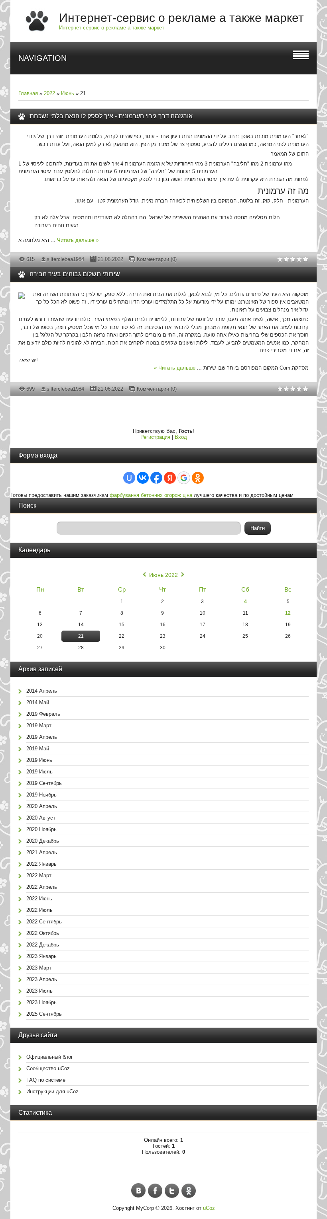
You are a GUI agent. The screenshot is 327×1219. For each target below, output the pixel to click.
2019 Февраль (43, 714)
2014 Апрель (41, 691)
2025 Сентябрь (44, 1014)
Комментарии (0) (157, 259)
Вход (181, 437)
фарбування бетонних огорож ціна (151, 495)
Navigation (42, 58)
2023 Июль (39, 991)
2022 (49, 93)
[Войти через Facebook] (156, 478)
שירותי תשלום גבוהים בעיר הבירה (75, 274)
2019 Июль (39, 772)
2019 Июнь (39, 760)
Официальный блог (49, 1057)
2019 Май (37, 749)
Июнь (67, 93)
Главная (28, 93)
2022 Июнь (39, 899)
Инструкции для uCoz (52, 1091)
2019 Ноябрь (41, 795)
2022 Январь (41, 864)
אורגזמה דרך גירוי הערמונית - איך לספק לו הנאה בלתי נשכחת (111, 116)
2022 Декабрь (42, 945)
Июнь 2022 (163, 575)
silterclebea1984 (65, 259)
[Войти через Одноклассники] (198, 478)
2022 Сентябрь (44, 922)
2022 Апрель (41, 887)
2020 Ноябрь (41, 829)
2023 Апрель (41, 979)
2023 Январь (41, 956)
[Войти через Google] (183, 477)
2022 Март (38, 875)
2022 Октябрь (42, 933)
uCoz (209, 1208)
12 (288, 613)
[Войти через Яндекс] (170, 478)
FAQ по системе (45, 1080)
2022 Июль (39, 910)
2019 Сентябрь (44, 783)
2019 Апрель (41, 737)
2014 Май (37, 702)
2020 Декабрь (42, 841)
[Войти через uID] (129, 478)
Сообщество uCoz (48, 1068)
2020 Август (40, 818)
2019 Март (38, 725)
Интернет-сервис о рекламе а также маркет (181, 17)
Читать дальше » (77, 240)
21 (81, 636)
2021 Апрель (41, 852)
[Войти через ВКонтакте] (143, 478)
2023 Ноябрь (41, 1002)
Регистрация (155, 437)
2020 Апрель (41, 806)
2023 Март (38, 968)
